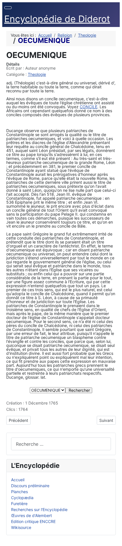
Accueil (17, 479)
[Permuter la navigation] (8, 7)
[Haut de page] (115, 539)
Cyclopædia (22, 497)
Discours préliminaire (30, 485)
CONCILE (88, 106)
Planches (19, 491)
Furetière (19, 503)
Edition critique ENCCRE (33, 521)
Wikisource (21, 527)
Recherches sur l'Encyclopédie (39, 509)
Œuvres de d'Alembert (31, 515)
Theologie (37, 74)
